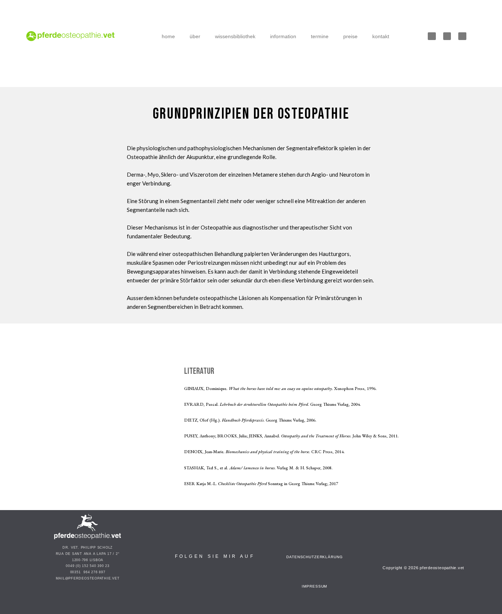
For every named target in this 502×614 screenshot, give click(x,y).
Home (168, 36)
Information (283, 36)
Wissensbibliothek (235, 36)
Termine (320, 36)
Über (195, 36)
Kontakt (380, 36)
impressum (314, 586)
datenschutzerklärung (314, 557)
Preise (350, 36)
